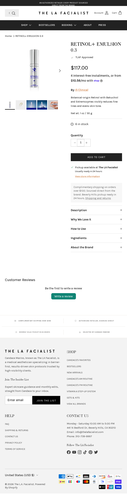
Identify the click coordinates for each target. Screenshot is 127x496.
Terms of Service (15, 449)
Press (102, 25)
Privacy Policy (13, 442)
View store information (87, 176)
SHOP (24, 25)
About (88, 25)
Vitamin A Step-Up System (81, 391)
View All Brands (76, 403)
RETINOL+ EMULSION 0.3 (29, 35)
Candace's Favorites (79, 360)
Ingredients (78, 238)
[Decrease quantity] (74, 142)
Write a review (63, 296)
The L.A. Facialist (24, 484)
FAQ (7, 424)
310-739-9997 (83, 436)
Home (8, 35)
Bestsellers (47, 25)
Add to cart (96, 157)
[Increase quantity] (87, 142)
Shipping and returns (98, 198)
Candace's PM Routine (80, 385)
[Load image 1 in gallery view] (34, 69)
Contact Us (11, 436)
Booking (67, 25)
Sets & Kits (73, 397)
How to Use (78, 229)
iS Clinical (81, 90)
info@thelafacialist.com (89, 432)
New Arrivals (75, 372)
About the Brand (82, 247)
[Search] (14, 13)
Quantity (77, 135)
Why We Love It (81, 219)
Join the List (46, 400)
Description (79, 210)
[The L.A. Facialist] (63, 13)
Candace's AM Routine (79, 378)
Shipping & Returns (16, 430)
